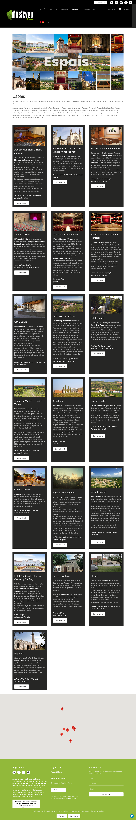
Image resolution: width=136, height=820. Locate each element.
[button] (48, 22)
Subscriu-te (106, 794)
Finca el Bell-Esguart (62, 497)
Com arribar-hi (21, 203)
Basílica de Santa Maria (63, 156)
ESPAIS (75, 9)
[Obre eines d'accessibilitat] (132, 816)
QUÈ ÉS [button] (43, 9)
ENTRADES (127, 9)
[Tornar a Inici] (20, 15)
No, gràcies (74, 816)
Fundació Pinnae (56, 772)
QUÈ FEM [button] (53, 9)
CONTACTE (102, 3)
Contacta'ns (60, 790)
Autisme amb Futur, (29, 781)
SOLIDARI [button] (64, 9)
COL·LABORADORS (89, 9)
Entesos (61, 816)
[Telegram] (130, 2)
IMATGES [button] (111, 9)
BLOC (102, 9)
